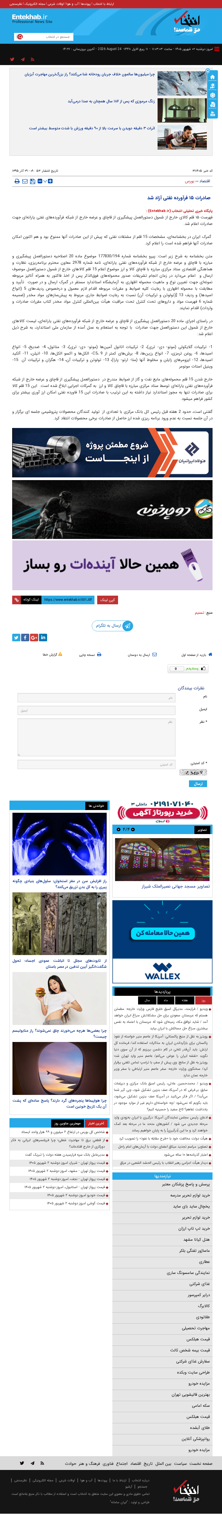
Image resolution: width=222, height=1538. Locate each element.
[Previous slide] (133, 829)
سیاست (180, 1464)
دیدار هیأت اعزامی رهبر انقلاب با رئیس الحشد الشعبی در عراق (164, 1163)
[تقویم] (212, 104)
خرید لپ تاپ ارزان (194, 1228)
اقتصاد (204, 181)
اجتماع (122, 1464)
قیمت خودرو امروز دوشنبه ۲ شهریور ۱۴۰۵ (76, 1195)
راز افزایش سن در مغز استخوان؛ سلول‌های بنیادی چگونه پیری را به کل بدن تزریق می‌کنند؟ (59, 884)
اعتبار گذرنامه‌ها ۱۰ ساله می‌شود (186, 1155)
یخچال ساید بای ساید (191, 1206)
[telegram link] (32, 1463)
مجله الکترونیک (35, 3)
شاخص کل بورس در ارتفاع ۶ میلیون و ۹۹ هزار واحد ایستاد (63, 1132)
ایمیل (203, 709)
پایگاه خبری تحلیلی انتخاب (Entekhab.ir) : (179, 211)
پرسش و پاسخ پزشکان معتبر (186, 1184)
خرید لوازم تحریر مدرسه (190, 1195)
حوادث (70, 1464)
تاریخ (148, 1464)
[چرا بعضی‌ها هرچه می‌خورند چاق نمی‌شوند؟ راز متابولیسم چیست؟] (59, 998)
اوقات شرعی (56, 3)
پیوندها (86, 3)
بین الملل (163, 1464)
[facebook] (25, 637)
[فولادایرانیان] (112, 452)
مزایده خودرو (199, 1383)
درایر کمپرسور (199, 1295)
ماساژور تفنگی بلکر (194, 1250)
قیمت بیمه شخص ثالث (190, 1350)
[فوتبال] (212, 95)
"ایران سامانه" (119, 1502)
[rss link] (42, 1463)
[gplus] (34, 637)
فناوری (108, 1464)
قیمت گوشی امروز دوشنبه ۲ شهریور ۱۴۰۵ (76, 1203)
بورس (189, 181)
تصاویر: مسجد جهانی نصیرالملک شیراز (176, 886)
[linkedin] (43, 637)
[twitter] (16, 637)
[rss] (32, 59)
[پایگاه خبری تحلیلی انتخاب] (189, 24)
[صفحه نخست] (212, 76)
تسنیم (199, 613)
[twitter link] (22, 1463)
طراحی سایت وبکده (193, 1372)
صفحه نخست (201, 1464)
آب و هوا (72, 3)
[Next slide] (118, 829)
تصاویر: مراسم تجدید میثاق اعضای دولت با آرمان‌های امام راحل (163, 1146)
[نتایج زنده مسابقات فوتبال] (212, 113)
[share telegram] (23, 59)
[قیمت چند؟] (212, 86)
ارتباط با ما (119, 1480)
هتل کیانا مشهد (196, 1239)
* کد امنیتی (199, 763)
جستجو (142, 1486)
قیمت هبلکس (198, 1339)
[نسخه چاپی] (17, 181)
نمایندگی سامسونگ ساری (188, 1273)
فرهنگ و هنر (89, 1464)
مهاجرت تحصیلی (196, 1328)
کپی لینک (107, 600)
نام (205, 696)
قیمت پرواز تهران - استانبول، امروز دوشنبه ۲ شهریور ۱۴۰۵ (64, 1187)
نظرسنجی (15, 3)
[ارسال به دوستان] (25, 181)
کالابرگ (204, 1306)
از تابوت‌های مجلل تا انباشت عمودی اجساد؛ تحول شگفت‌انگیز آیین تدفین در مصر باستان (59, 964)
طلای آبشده (200, 1428)
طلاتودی (203, 1317)
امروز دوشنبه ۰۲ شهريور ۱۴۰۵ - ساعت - (181, 49)
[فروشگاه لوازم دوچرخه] (112, 509)
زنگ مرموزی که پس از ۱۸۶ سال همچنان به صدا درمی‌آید (111, 101)
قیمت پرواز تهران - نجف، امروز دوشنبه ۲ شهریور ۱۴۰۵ (67, 1179)
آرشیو (128, 1486)
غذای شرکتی (200, 1284)
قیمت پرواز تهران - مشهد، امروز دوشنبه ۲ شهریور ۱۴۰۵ (66, 1171)
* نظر (203, 722)
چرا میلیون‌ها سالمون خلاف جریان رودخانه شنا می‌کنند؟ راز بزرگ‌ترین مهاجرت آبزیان (90, 74)
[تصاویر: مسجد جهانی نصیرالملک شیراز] (162, 859)
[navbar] (216, 49)
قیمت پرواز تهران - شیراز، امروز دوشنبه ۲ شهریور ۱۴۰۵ (67, 1163)
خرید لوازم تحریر (196, 1217)
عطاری (204, 1262)
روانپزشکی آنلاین (196, 1439)
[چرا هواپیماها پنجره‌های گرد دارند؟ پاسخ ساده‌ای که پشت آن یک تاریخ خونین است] (59, 1068)
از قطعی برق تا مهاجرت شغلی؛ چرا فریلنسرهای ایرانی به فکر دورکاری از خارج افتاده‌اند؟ (58, 1143)
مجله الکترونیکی (42, 1480)
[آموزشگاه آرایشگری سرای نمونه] (112, 565)
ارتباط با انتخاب (103, 3)
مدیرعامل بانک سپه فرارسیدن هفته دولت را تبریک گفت (65, 1155)
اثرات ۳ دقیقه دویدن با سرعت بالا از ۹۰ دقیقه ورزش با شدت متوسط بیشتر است (92, 128)
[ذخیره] (32, 181)
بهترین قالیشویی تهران (191, 1394)
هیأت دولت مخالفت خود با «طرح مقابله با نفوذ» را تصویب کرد (163, 1138)
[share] (12, 59)
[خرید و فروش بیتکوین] (162, 941)
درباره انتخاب (140, 1480)
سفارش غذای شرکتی (193, 1361)
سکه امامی (201, 1405)
